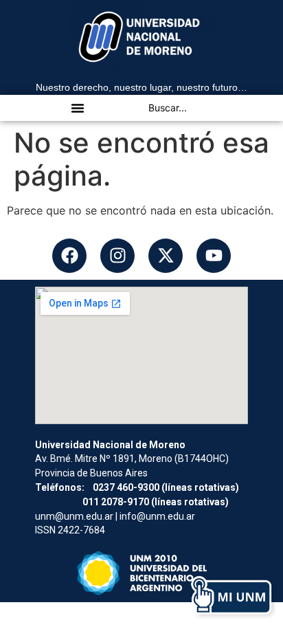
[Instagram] (117, 256)
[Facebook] (69, 256)
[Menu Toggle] (77, 108)
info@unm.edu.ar (157, 516)
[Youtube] (213, 256)
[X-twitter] (165, 256)
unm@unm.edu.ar (74, 516)
